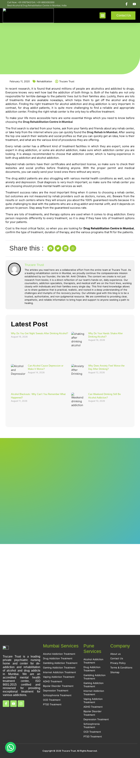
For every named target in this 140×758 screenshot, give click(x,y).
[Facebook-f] (6, 703)
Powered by (17, 752)
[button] (103, 15)
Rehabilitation (44, 81)
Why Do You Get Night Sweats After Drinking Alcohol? (39, 333)
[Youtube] (13, 703)
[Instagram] (21, 703)
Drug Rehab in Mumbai (102, 132)
